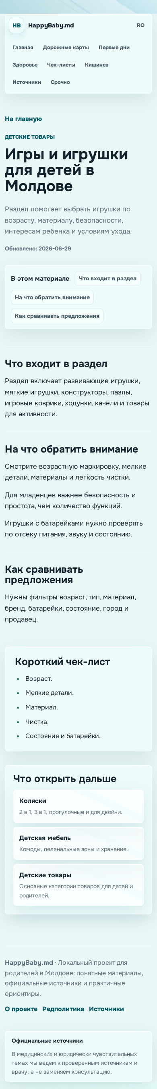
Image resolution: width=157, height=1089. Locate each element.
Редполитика (63, 1009)
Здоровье (24, 64)
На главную (23, 119)
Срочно (60, 82)
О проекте (21, 1009)
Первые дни (114, 47)
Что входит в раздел (107, 278)
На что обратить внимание (52, 297)
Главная (22, 47)
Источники (26, 82)
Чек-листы (61, 64)
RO (141, 25)
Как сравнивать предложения (57, 315)
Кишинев (96, 64)
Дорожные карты (66, 47)
